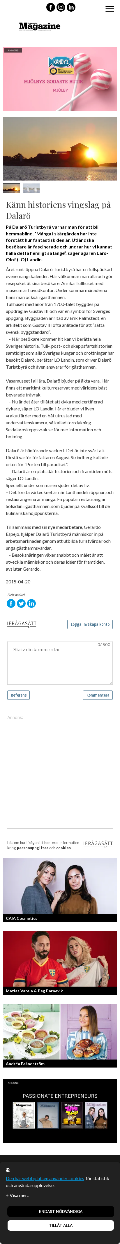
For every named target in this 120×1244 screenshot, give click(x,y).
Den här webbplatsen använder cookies (45, 1178)
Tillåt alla (61, 1225)
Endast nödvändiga (60, 1211)
